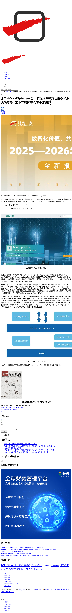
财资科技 (38, 569)
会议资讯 (36, 565)
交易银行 (7, 79)
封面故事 (64, 565)
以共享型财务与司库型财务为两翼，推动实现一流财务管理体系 (22, 547)
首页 (6, 70)
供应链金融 (46, 565)
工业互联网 (4, 409)
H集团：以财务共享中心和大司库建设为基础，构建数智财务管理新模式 (24, 556)
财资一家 (22, 590)
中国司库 (7, 72)
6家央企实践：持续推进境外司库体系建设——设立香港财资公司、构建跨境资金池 (28, 549)
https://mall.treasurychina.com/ (12, 407)
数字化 (10, 409)
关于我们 (7, 586)
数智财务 (7, 75)
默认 (42, 569)
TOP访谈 (6, 565)
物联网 (15, 409)
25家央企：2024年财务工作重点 (12, 551)
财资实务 (30, 569)
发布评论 (4, 431)
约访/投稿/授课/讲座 (11, 584)
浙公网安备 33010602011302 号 (56, 590)
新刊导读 (21, 569)
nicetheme (38, 590)
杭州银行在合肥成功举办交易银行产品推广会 (16, 553)
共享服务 (7, 77)
